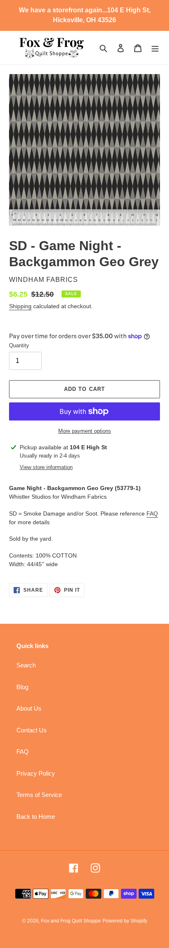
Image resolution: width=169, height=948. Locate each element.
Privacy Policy (35, 773)
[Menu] (155, 48)
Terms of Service (39, 794)
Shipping (20, 306)
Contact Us (31, 730)
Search (26, 665)
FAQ (152, 513)
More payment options (84, 431)
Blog (22, 686)
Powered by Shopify (125, 921)
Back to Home (35, 816)
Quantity (19, 345)
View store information (46, 467)
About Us (28, 708)
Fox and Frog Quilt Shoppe (71, 921)
